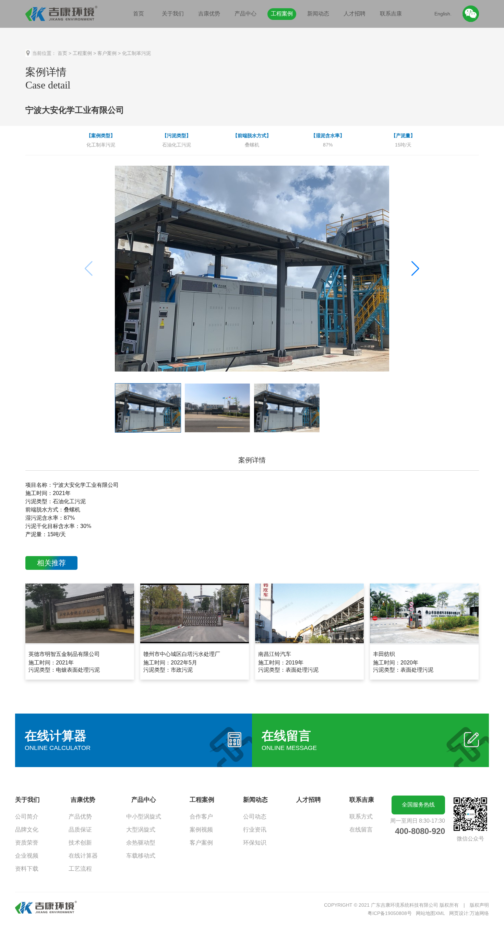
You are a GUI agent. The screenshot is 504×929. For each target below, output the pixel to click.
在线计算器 (83, 855)
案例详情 (252, 460)
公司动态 (254, 816)
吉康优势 (209, 13)
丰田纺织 (384, 654)
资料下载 (26, 869)
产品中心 (245, 13)
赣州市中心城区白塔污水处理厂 (181, 654)
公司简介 (26, 816)
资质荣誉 (26, 842)
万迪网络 (479, 913)
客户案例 (107, 53)
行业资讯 (254, 829)
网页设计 (458, 913)
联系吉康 (391, 13)
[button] (415, 268)
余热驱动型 (140, 842)
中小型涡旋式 (143, 816)
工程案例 (282, 13)
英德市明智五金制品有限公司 (64, 654)
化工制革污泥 (136, 53)
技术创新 (80, 842)
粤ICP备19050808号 (390, 913)
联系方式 (361, 816)
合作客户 (201, 816)
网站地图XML (430, 913)
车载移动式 (140, 855)
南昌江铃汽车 (274, 654)
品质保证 (80, 829)
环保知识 (254, 842)
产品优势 (80, 816)
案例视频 (201, 829)
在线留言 (361, 829)
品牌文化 (26, 829)
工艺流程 (80, 869)
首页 (138, 13)
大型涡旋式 (140, 829)
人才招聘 (354, 13)
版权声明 (479, 905)
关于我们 (173, 13)
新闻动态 (318, 13)
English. (443, 13)
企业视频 (26, 855)
